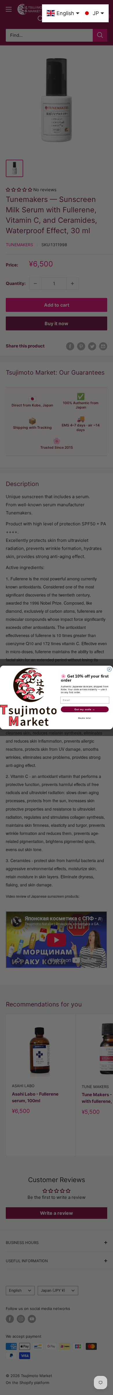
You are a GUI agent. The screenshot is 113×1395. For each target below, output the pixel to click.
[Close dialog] (109, 669)
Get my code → (84, 709)
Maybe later (84, 718)
